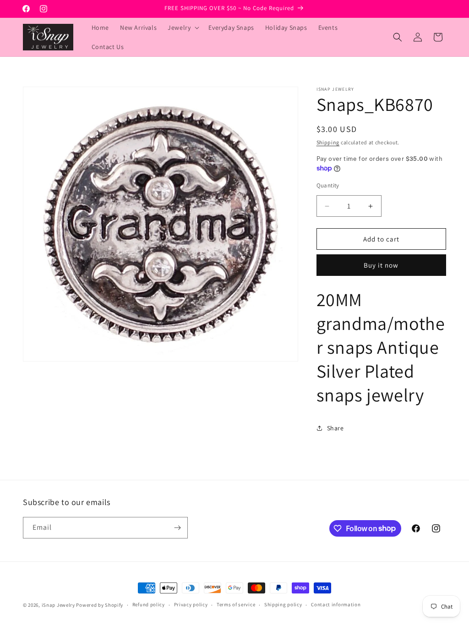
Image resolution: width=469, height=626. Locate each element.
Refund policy (148, 604)
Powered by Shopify (99, 605)
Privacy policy (191, 604)
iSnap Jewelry (58, 605)
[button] (182, 27)
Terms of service (236, 604)
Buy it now (381, 265)
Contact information (335, 604)
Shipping (328, 142)
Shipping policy (283, 604)
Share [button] (335, 428)
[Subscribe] (177, 527)
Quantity (327, 185)
